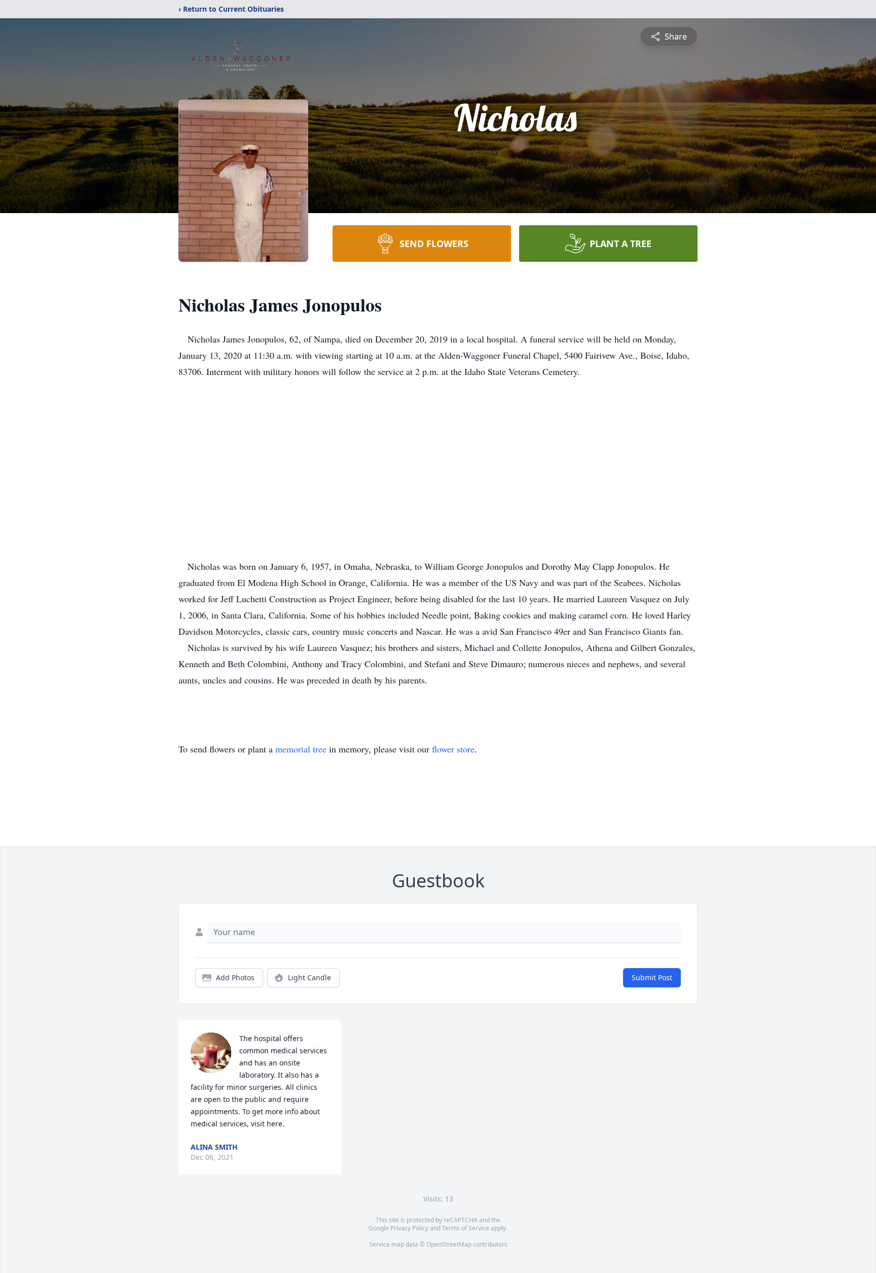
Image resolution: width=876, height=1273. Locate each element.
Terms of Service (465, 1228)
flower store (453, 749)
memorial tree (300, 749)
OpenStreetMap (448, 1244)
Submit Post (652, 977)
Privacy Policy (409, 1228)
